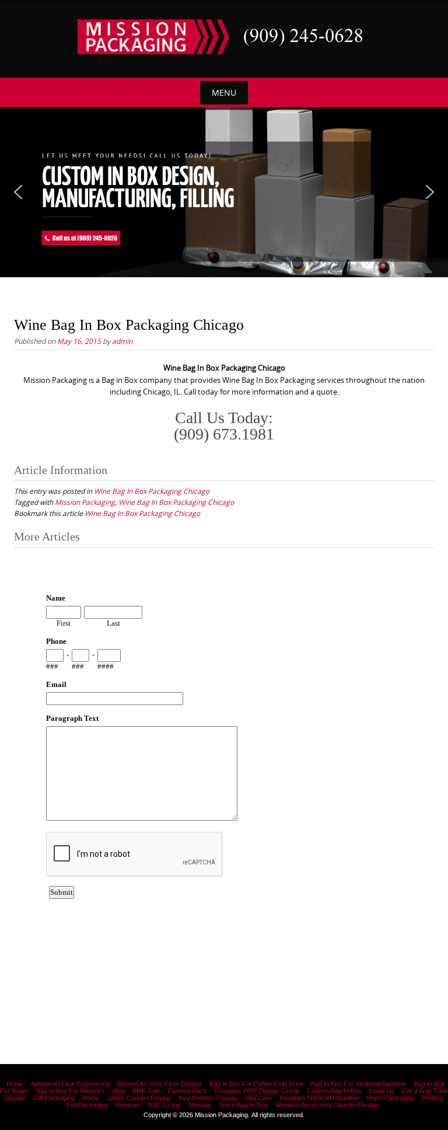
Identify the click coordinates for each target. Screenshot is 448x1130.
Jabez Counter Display (139, 1097)
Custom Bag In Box (334, 1090)
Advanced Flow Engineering (70, 1083)
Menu (224, 92)
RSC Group (164, 1104)
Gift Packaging (54, 1097)
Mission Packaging (85, 502)
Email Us (381, 1090)
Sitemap (199, 1104)
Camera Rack (187, 1090)
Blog (119, 1090)
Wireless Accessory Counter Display (327, 1104)
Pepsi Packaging (390, 1097)
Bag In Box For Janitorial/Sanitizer (359, 1083)
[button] (18, 192)
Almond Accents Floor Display (159, 1083)
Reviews (128, 1104)
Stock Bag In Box (243, 1104)
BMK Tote (146, 1090)
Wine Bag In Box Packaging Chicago (151, 491)
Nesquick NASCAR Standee (319, 1097)
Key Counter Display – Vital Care (225, 1097)
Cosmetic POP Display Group (257, 1090)
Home (14, 1083)
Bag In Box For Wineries (70, 1090)
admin (122, 341)
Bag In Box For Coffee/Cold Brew (256, 1083)
